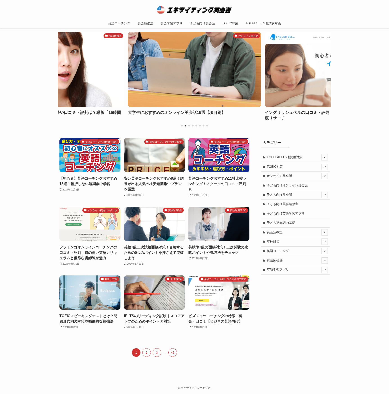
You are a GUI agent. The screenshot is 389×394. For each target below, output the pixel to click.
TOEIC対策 (275, 166)
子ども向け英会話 (279, 195)
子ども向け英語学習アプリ (286, 213)
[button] (182, 125)
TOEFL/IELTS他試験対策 (284, 157)
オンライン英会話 (279, 176)
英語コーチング (278, 251)
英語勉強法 (275, 260)
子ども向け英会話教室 (282, 204)
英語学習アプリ (278, 269)
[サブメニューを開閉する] (324, 157)
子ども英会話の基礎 (281, 222)
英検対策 (273, 241)
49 (172, 352)
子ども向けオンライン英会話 (287, 185)
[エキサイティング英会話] (194, 9)
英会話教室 (275, 232)
